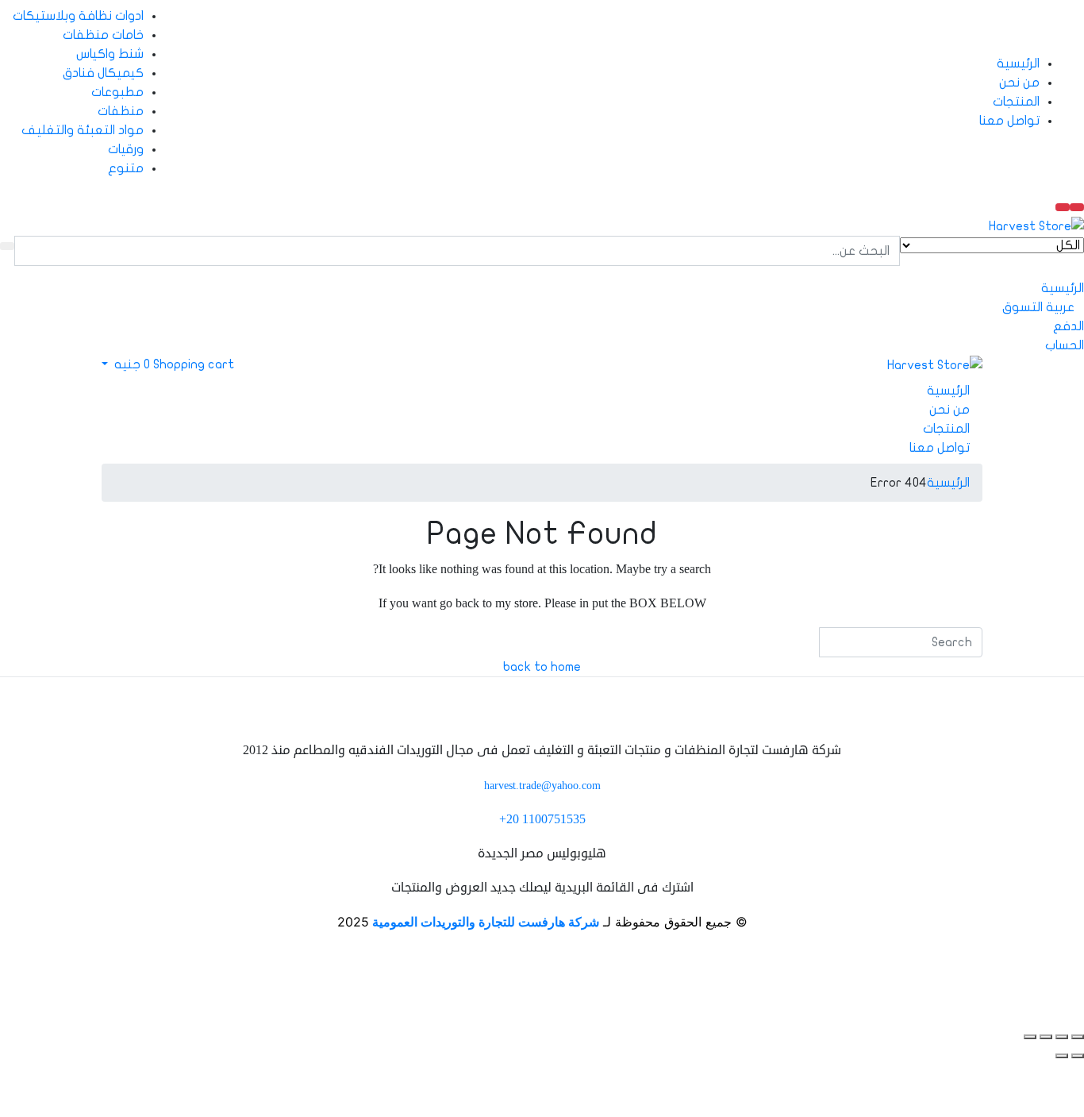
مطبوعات (117, 92)
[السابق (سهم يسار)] (1077, 1055)
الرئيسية (1018, 63)
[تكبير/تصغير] (1077, 1036)
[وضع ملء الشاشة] (1061, 1036)
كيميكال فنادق (103, 73)
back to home (542, 667)
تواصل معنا (1009, 120)
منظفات (121, 111)
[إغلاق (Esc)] (1030, 1036)
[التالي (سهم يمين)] (1061, 1055)
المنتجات (1016, 101)
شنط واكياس (110, 54)
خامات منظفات (103, 35)
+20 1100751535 (542, 819)
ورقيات (126, 149)
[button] (173, 364)
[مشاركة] (1046, 1036)
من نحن (1019, 82)
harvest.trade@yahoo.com (542, 785)
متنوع (126, 168)
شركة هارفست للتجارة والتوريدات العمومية (485, 922)
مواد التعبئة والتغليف (82, 130)
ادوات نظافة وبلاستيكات (78, 16)
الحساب (1064, 345)
